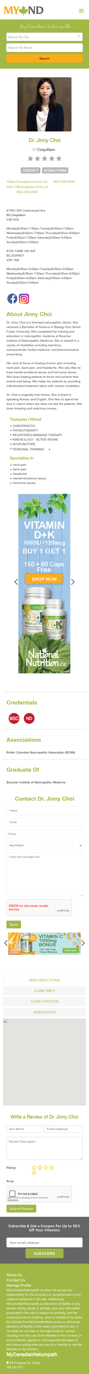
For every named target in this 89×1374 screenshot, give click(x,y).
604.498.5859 (64, 181)
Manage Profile (18, 1285)
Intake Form (55, 170)
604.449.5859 (27, 192)
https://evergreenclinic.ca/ (27, 181)
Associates (44, 1012)
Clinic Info (44, 991)
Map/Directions (44, 980)
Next (70, 582)
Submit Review (21, 1209)
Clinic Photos (44, 1001)
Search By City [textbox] (18, 37)
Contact (30, 170)
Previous (18, 582)
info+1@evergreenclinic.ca (27, 187)
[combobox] (44, 36)
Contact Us (15, 1280)
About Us (14, 1275)
